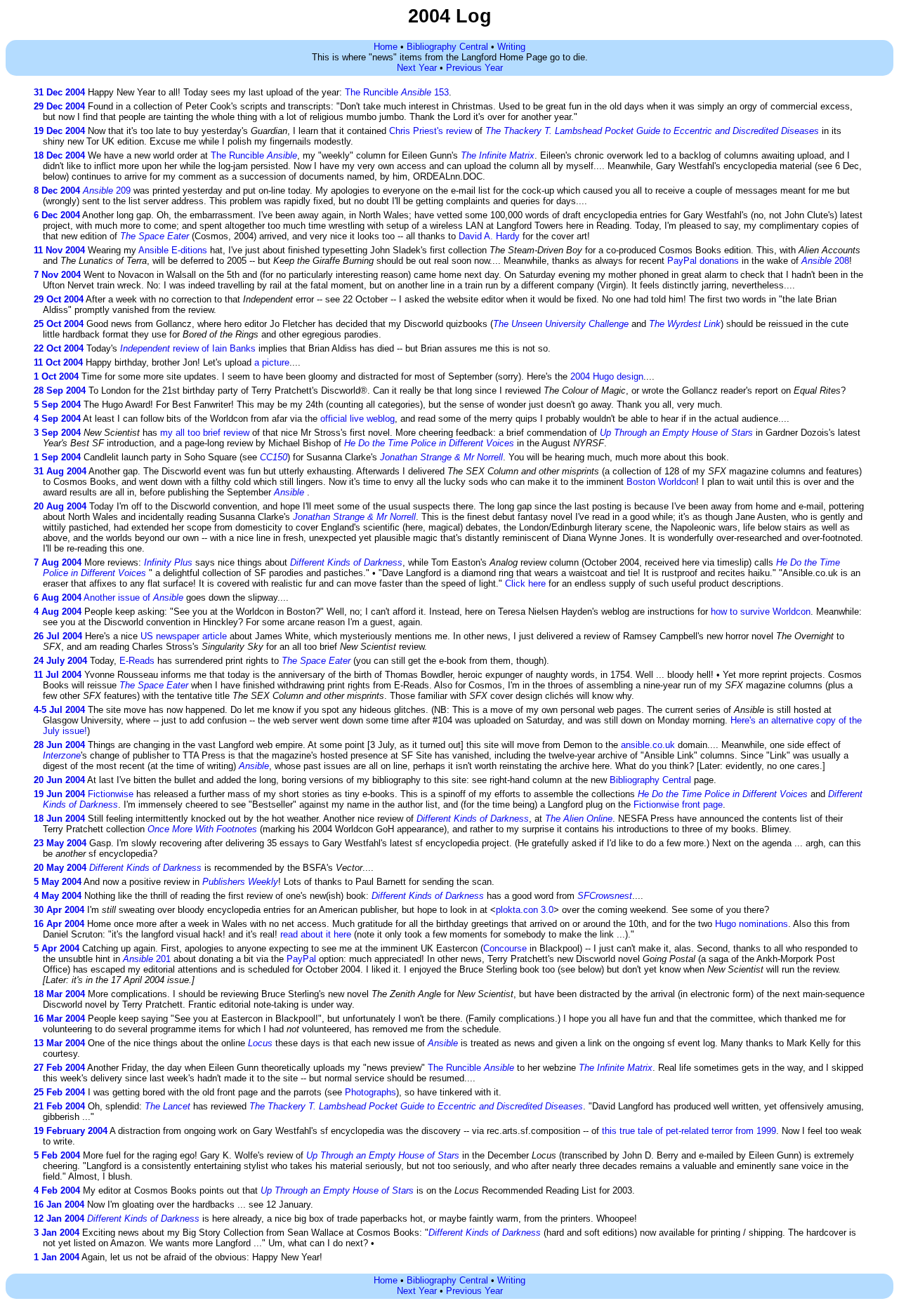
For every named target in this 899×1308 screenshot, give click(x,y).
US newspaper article (183, 636)
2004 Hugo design (606, 376)
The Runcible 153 (397, 92)
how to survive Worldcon (761, 611)
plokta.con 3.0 (524, 910)
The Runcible (254, 155)
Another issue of (133, 597)
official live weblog (357, 418)
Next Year (417, 67)
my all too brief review (204, 432)
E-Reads (137, 660)
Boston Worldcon (661, 481)
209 (107, 190)
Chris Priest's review (430, 131)
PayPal (301, 959)
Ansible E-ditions (172, 250)
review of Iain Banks (188, 348)
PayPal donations (703, 260)
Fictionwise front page (678, 804)
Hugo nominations (751, 924)
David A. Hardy (489, 236)
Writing (511, 46)
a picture (271, 362)
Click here (525, 583)
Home (386, 46)
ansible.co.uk (648, 745)
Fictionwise (110, 794)
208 (825, 260)
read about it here (315, 934)
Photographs (370, 1092)
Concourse (505, 948)
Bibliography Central (447, 46)
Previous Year (474, 67)
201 (147, 959)
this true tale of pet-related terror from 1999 (689, 1131)
